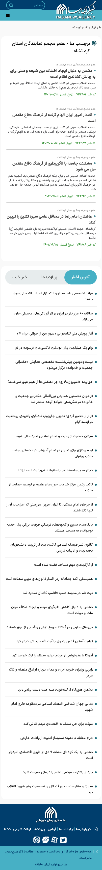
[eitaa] (36, 839)
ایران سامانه (42, 864)
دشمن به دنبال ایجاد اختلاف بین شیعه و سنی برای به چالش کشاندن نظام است (53, 74)
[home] (51, 815)
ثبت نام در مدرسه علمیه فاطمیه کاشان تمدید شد (58, 593)
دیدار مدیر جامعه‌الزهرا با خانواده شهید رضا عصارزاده (55, 470)
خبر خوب (19, 277)
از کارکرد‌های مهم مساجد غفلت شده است (63, 564)
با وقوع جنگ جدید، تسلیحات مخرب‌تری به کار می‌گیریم (67, 27)
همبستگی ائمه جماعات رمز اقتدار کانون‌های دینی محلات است (49, 579)
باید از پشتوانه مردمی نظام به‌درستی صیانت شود (58, 772)
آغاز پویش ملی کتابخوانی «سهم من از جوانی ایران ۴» (55, 333)
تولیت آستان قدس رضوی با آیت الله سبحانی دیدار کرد (54, 641)
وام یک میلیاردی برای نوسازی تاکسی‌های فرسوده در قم (54, 347)
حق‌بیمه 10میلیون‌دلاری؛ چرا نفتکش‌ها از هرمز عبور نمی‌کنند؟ (50, 382)
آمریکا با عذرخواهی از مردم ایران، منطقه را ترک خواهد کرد (52, 655)
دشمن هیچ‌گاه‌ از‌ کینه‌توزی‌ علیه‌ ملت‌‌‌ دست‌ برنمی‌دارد (55, 689)
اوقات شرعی (22, 829)
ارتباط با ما (66, 829)
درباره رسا (83, 829)
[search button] (11, 5)
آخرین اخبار (80, 277)
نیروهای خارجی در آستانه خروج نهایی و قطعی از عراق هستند (49, 627)
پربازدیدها (49, 277)
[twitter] (63, 839)
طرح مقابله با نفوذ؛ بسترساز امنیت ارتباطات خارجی (56, 738)
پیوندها (39, 829)
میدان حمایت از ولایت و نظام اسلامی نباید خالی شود (54, 436)
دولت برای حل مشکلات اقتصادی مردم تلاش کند (58, 724)
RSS (7, 829)
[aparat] (54, 839)
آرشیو (52, 829)
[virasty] (45, 839)
